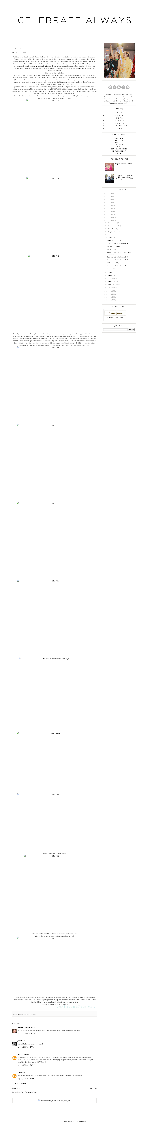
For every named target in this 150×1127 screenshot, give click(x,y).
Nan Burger (22, 1054)
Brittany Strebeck (24, 1027)
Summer (33, 1015)
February (112, 284)
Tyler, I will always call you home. (119, 253)
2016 (109, 211)
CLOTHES (119, 153)
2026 (109, 193)
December (112, 223)
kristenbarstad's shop (115, 317)
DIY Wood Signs (114, 263)
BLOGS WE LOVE (119, 126)
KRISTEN (119, 140)
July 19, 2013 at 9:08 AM (26, 1065)
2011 (109, 294)
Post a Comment (20, 1083)
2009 (109, 300)
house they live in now (43, 66)
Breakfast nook (113, 246)
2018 (109, 205)
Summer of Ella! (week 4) (118, 243)
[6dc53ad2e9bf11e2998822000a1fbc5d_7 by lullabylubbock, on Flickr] (54, 693)
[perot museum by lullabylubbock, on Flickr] (54, 761)
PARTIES (120, 118)
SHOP (120, 128)
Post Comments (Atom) (29, 1092)
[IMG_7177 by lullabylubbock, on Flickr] (54, 539)
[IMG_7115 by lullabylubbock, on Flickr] (54, 292)
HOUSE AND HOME (119, 149)
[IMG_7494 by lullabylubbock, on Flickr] (54, 821)
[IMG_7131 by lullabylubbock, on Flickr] (54, 462)
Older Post (93, 1088)
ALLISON (119, 138)
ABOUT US (120, 115)
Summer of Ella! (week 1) (118, 266)
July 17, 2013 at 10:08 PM (26, 1033)
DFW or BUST (113, 249)
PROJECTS (119, 121)
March (111, 281)
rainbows (81, 68)
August (111, 235)
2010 (109, 297)
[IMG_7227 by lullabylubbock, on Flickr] (54, 617)
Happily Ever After (115, 240)
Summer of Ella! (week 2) (118, 260)
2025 (109, 196)
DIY (119, 147)
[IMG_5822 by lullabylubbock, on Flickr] (54, 892)
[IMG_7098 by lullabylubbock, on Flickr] (54, 384)
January (112, 287)
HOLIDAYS (119, 123)
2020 (109, 199)
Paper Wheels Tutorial (124, 164)
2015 (109, 214)
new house (27, 1015)
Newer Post (16, 1088)
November (112, 226)
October (112, 229)
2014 (109, 217)
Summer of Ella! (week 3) (118, 257)
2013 (109, 220)
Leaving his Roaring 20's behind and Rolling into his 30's (125, 177)
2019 (109, 202)
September (113, 232)
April (110, 278)
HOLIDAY (119, 145)
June (110, 272)
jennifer (20, 1040)
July (110, 238)
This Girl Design (80, 1121)
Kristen (20, 1015)
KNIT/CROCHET (119, 151)
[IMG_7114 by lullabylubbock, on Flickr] (54, 214)
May (110, 275)
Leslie (20, 1072)
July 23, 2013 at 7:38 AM (26, 1078)
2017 (109, 208)
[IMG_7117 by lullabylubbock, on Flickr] (54, 965)
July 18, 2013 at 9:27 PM (26, 1047)
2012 (109, 291)
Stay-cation (112, 269)
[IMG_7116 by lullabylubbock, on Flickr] (54, 137)
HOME (120, 113)
